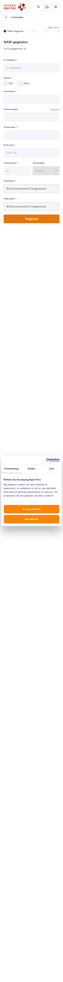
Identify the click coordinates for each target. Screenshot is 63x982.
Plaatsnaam (10, 198)
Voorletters (10, 91)
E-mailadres (10, 60)
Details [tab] (31, 468)
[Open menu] (55, 6)
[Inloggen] (47, 6)
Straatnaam (10, 181)
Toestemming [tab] (11, 468)
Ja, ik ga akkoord (31, 509)
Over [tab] (51, 468)
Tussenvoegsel (11, 109)
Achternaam (10, 127)
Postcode (9, 145)
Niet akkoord (31, 519)
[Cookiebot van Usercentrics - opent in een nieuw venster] (46, 460)
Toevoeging (38, 163)
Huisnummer (11, 163)
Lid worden (14, 18)
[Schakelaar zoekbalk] (38, 6)
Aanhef (8, 78)
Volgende (31, 219)
